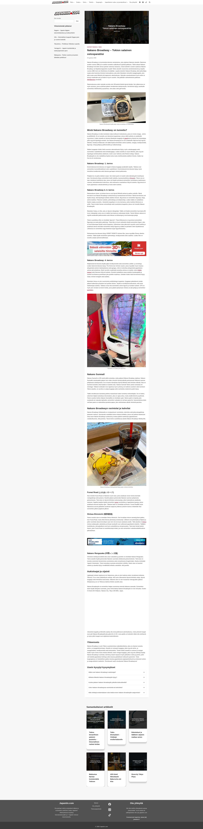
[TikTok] (146, 2)
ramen (116, 502)
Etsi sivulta (57, 18)
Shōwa (144, 522)
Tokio (100, 47)
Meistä (96, 803)
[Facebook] (140, 2)
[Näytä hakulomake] (149, 2)
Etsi (77, 21)
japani (126, 138)
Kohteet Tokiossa (92, 47)
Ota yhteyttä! (133, 2)
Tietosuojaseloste (96, 809)
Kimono (132, 178)
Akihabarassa (91, 79)
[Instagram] (143, 2)
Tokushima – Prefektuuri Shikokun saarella (66, 44)
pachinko (89, 290)
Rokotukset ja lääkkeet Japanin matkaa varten (137, 734)
